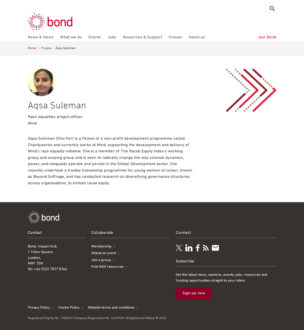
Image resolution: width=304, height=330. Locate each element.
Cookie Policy (68, 307)
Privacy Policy (39, 307)
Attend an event (103, 253)
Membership (101, 246)
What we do (71, 37)
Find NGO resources (107, 267)
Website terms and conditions (111, 307)
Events (94, 37)
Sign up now (193, 293)
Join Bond (267, 37)
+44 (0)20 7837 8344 (50, 269)
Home (32, 48)
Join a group (101, 260)
